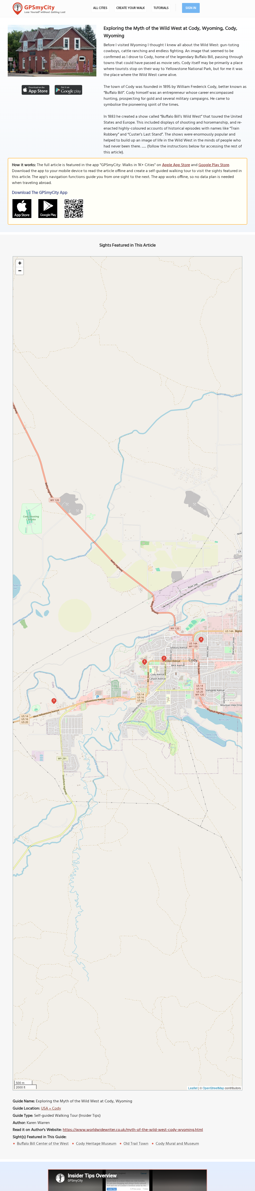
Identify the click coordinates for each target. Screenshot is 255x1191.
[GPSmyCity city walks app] (39, 8)
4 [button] (201, 639)
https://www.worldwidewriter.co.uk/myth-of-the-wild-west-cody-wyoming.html (133, 1130)
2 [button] (164, 657)
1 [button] (144, 661)
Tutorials (161, 8)
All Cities (100, 8)
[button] (19, 263)
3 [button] (54, 700)
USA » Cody (51, 1108)
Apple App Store (176, 165)
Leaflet (192, 1088)
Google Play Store (213, 165)
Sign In (191, 8)
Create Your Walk (130, 8)
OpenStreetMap (213, 1088)
